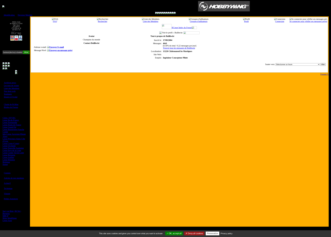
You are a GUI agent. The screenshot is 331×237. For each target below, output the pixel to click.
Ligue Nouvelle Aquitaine (13, 148)
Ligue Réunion (9, 160)
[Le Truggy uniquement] (164, 13)
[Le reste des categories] (173, 13)
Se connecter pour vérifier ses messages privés (308, 21)
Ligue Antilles (8, 157)
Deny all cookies (195, 233)
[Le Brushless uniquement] (162, 13)
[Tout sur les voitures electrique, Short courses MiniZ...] (169, 13)
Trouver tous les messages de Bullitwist (179, 48)
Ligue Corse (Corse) (11, 143)
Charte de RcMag (11, 104)
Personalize (212, 233)
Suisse (5, 164)
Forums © (324, 74)
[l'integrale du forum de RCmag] (156, 13)
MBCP (5, 216)
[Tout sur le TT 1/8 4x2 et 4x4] (160, 13)
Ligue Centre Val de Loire (13, 153)
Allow (26, 52)
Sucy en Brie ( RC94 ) (12, 211)
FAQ (55, 21)
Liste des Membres (11, 88)
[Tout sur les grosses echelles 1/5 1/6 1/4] (171, 13)
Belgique (6, 162)
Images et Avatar (10, 97)
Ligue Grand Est (9, 127)
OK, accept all (175, 233)
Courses (7, 173)
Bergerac (6, 213)
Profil (246, 21)
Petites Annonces (11, 199)
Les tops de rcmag (11, 85)
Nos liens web (10, 91)
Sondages (8, 94)
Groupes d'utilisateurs (198, 21)
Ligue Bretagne (9, 155)
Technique (8, 188)
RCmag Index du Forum (182, 28)
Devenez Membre (25, 15)
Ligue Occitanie (9, 146)
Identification (9, 15)
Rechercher (102, 21)
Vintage (7, 194)
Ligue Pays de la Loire (12, 150)
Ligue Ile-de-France (11, 120)
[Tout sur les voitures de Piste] (167, 13)
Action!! (7, 183)
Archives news (10, 83)
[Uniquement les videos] (158, 13)
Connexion (279, 21)
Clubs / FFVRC (9, 118)
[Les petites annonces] (175, 13)
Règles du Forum (11, 107)
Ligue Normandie (10, 122)
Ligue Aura (7, 220)
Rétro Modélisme (10, 218)
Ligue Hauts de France (12, 125)
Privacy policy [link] (226, 233)
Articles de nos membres (14, 178)
